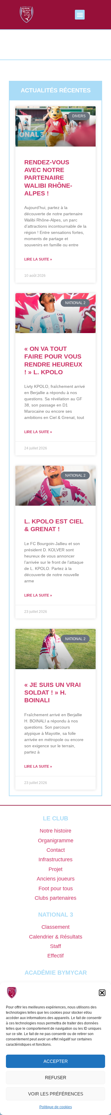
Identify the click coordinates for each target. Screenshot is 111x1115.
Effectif (55, 956)
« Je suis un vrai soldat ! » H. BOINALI (52, 692)
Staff (55, 946)
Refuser (55, 1077)
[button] (102, 993)
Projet (55, 869)
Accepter (56, 1061)
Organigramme (55, 841)
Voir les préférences (55, 1093)
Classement (55, 927)
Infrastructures (55, 859)
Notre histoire (55, 831)
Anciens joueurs (56, 879)
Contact (55, 850)
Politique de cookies (55, 1107)
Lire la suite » (38, 259)
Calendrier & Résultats (55, 937)
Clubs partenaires (55, 898)
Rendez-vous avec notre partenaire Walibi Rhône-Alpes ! (48, 178)
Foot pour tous (55, 888)
